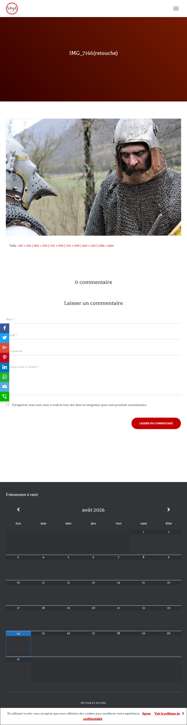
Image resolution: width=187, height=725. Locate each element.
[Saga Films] (14, 8)
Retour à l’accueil (93, 703)
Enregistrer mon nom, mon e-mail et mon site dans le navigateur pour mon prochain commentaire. (79, 405)
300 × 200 (40, 245)
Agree (146, 713)
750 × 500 (57, 245)
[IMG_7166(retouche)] (93, 177)
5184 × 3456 (106, 245)
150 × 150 (25, 245)
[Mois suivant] (168, 510)
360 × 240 (89, 245)
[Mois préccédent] (18, 510)
